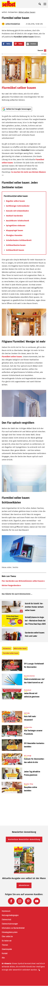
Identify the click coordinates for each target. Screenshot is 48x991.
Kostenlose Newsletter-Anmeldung (24, 839)
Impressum (6, 911)
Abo (3, 958)
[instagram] (19, 901)
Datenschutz (6, 919)
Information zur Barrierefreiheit (13, 928)
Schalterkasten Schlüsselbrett (18, 240)
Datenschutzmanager (10, 924)
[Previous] (4, 69)
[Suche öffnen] (40, 4)
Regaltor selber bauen (15, 201)
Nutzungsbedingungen (10, 915)
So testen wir (7, 941)
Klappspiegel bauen (14, 230)
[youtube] (36, 901)
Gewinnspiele (7, 949)
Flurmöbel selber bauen (19, 88)
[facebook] (11, 901)
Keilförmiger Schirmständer (17, 206)
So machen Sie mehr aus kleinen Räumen (28, 172)
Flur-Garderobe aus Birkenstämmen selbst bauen (22, 581)
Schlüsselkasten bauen (15, 245)
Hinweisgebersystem (10, 932)
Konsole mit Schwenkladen (17, 211)
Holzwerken (13, 12)
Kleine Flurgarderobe (11, 585)
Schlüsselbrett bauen (15, 250)
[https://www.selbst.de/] (9, 4)
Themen (5, 945)
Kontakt (4, 953)
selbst (4, 12)
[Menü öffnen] (45, 4)
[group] (24, 77)
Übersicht (40, 50)
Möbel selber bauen (27, 12)
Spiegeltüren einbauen (15, 225)
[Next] (43, 69)
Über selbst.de (7, 936)
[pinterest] (28, 901)
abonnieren (24, 885)
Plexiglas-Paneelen (14, 235)
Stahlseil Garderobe (14, 216)
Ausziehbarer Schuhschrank (17, 221)
